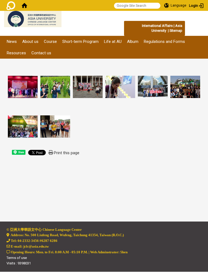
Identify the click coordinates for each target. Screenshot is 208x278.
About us (30, 41)
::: (179, 26)
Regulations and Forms (164, 41)
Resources (16, 52)
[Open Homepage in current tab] (24, 5)
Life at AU (113, 41)
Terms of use (16, 258)
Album (132, 41)
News (12, 41)
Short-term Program (80, 41)
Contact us (41, 52)
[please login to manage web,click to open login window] (11, 5)
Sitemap (176, 31)
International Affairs (157, 26)
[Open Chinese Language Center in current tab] (64, 21)
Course (50, 41)
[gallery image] (23, 86)
